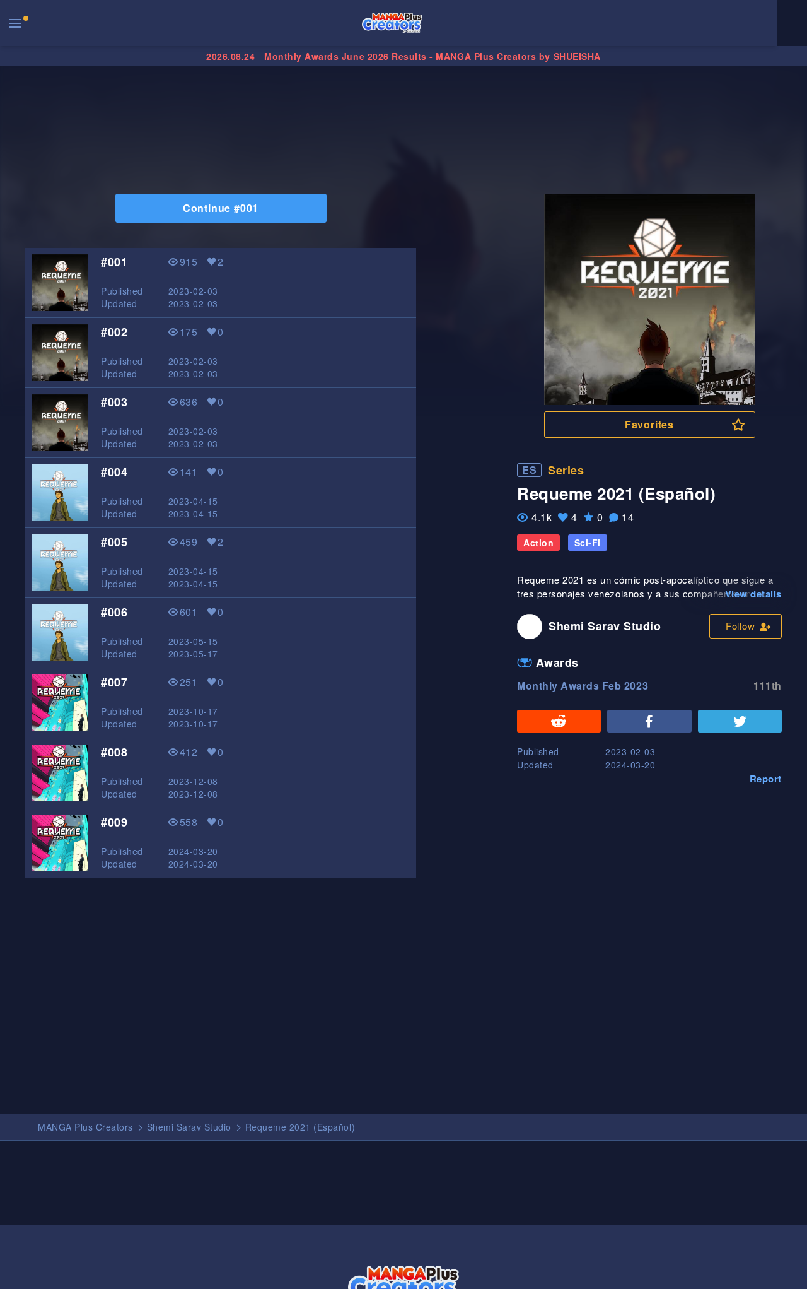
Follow (740, 625)
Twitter (740, 721)
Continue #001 (220, 208)
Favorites (649, 424)
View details (753, 594)
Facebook (649, 721)
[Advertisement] (403, 108)
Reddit (559, 721)
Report (766, 779)
